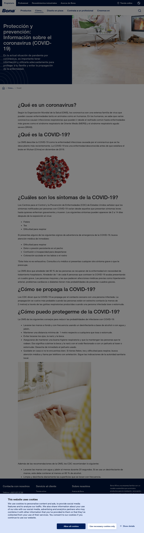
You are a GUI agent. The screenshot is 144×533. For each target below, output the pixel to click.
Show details (128, 526)
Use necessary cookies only (102, 526)
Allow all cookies (71, 526)
